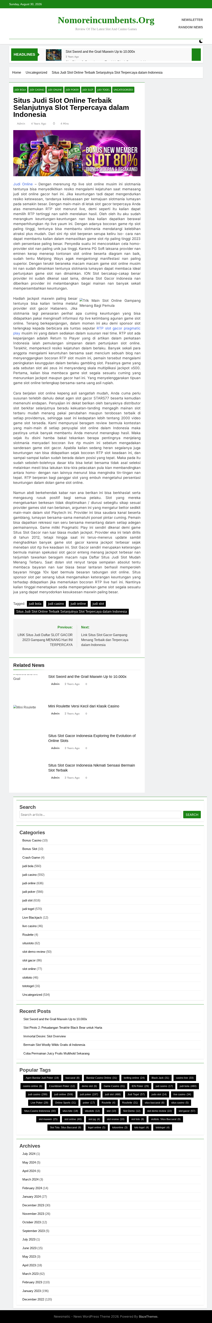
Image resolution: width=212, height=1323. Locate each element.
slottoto (27, 977)
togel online (96, 1127)
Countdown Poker (62, 1086)
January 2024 (31, 1196)
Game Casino (114, 1086)
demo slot (89, 1086)
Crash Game (31, 857)
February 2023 (32, 1282)
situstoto (28, 943)
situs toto (70, 1111)
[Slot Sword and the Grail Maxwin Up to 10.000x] (53, 57)
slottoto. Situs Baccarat (166, 1119)
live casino (29, 926)
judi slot (88, 89)
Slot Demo (131, 1111)
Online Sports (65, 1102)
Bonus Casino (31, 840)
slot (111, 1111)
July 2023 (28, 1239)
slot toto (137, 1119)
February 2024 (32, 1188)
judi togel (103, 89)
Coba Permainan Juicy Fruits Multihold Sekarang (56, 1053)
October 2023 (31, 1222)
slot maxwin (48, 1119)
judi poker (72, 89)
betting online (134, 1077)
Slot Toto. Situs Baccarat (65, 1127)
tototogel (28, 986)
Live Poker (39, 1102)
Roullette (130, 1102)
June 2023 (29, 1248)
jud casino (164, 1086)
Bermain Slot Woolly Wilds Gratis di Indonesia (54, 1044)
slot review (115, 1119)
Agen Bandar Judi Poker (42, 1077)
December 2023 (33, 1205)
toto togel (141, 1127)
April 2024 (29, 1171)
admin (21, 123)
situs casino (180, 1102)
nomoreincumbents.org (106, 20)
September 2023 (33, 1231)
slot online (29, 969)
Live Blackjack (32, 917)
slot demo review (33, 951)
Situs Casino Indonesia (40, 1111)
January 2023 (31, 1291)
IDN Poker (140, 1086)
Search (192, 815)
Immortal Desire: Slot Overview (44, 1036)
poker (89, 1102)
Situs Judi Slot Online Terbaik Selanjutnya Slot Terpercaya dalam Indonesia (71, 611)
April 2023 (29, 1265)
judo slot (159, 1094)
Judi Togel (136, 1094)
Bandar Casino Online (101, 1077)
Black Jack (160, 1077)
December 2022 (33, 1299)
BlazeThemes (148, 1316)
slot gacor (29, 960)
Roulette (28, 934)
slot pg (94, 1119)
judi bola (20, 89)
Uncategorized (123, 89)
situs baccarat (154, 1102)
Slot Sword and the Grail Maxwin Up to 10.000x (100, 51)
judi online (55, 89)
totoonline (120, 1127)
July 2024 (28, 1153)
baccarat (73, 1077)
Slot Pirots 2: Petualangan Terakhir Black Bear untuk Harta (62, 1027)
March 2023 (30, 1273)
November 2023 (33, 1213)
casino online (32, 1086)
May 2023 (29, 1256)
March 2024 (30, 1179)
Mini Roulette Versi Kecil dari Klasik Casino (83, 706)
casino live (185, 1077)
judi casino (37, 89)
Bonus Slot (29, 849)
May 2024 (29, 1162)
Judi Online (23, 184)
